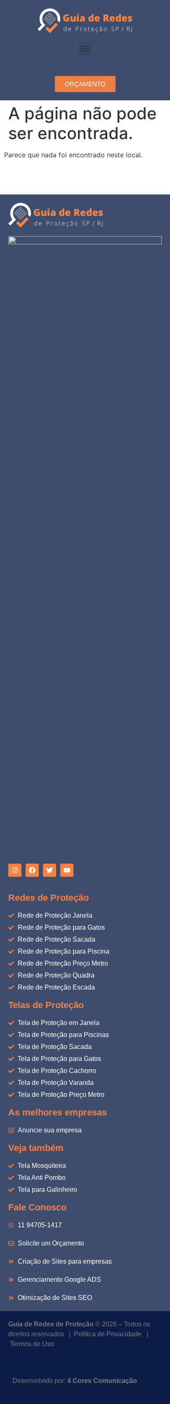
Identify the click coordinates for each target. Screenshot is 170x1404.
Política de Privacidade (108, 1334)
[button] (85, 48)
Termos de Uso (32, 1343)
